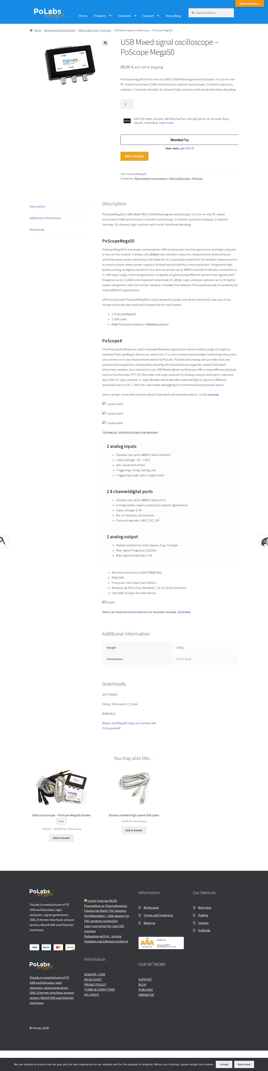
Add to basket (134, 156)
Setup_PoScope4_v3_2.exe (120, 704)
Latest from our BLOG (102, 901)
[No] (263, 1064)
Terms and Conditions (158, 915)
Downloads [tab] (37, 229)
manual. (213, 394)
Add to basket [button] (61, 838)
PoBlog (203, 915)
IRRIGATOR (146, 995)
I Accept (224, 1064)
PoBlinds (204, 930)
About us (149, 923)
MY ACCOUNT (93, 979)
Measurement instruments (59, 30)
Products (100, 16)
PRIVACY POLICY (95, 984)
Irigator (203, 923)
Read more (244, 1064)
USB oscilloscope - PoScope (94, 30)
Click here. (184, 612)
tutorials (136, 612)
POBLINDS (146, 990)
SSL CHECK (91, 995)
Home (83, 16)
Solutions (124, 16)
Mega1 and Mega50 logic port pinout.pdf (129, 723)
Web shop (204, 907)
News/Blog (173, 16)
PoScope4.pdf (111, 728)
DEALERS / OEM (94, 974)
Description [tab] (37, 206)
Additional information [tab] (45, 218)
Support (148, 16)
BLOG (142, 984)
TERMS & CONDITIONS (99, 989)
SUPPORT (145, 979)
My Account (151, 907)
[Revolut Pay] (179, 140)
